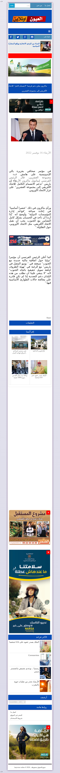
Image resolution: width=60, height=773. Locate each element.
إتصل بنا (47, 5)
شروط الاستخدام (16, 718)
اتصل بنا (13, 712)
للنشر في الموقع (16, 715)
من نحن (39, 5)
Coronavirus (33, 655)
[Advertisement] (30, 417)
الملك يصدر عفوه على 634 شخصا (24, 642)
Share (48, 318)
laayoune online (19, 767)
